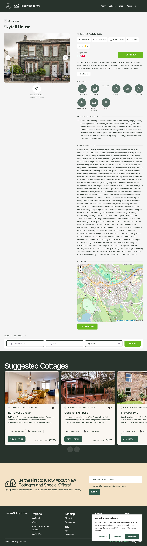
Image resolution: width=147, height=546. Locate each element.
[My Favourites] (141, 6)
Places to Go (132, 6)
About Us (69, 518)
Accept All (132, 536)
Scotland (36, 518)
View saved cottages (37, 97)
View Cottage (16, 439)
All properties (13, 21)
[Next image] (65, 57)
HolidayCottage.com (29, 5)
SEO (126, 541)
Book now (131, 55)
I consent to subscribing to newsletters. (108, 486)
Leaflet (120, 321)
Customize (102, 536)
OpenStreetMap (130, 321)
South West (37, 534)
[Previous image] (8, 57)
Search (132, 343)
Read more (84, 74)
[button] (110, 291)
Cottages (112, 6)
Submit (94, 492)
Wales (34, 522)
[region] (117, 527)
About (103, 6)
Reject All (117, 536)
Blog (121, 6)
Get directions (87, 326)
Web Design (114, 541)
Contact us (70, 522)
